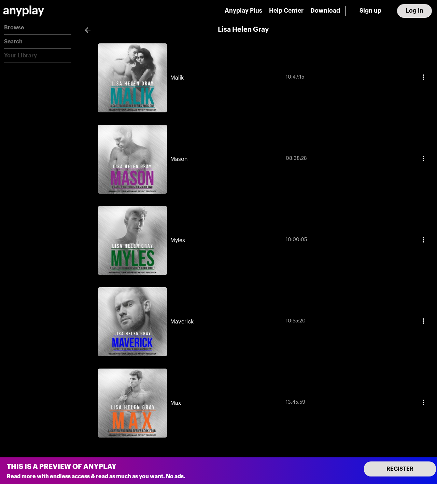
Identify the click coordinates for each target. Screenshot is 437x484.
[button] (37, 28)
